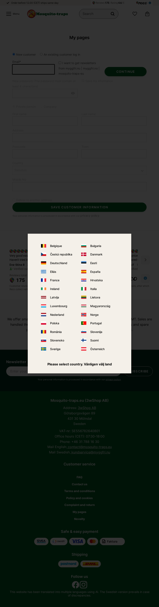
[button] (11, 13)
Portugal (96, 323)
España (95, 271)
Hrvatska (96, 280)
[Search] (112, 14)
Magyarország (100, 306)
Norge (94, 314)
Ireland (54, 289)
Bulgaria (95, 246)
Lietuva (95, 297)
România (56, 331)
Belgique (56, 246)
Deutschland (58, 263)
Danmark (96, 254)
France (54, 280)
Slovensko (57, 340)
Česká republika (61, 254)
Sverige (55, 349)
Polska (54, 323)
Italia (93, 289)
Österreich (97, 349)
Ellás (53, 271)
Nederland (57, 314)
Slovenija (96, 331)
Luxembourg (58, 306)
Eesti (93, 263)
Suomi (94, 340)
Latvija (54, 297)
